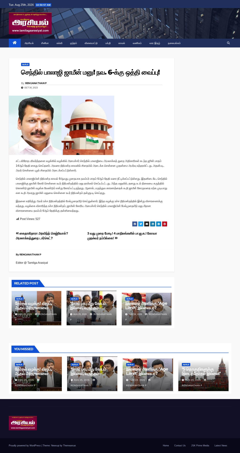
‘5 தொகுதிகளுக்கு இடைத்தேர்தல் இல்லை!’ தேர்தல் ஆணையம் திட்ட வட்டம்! (202, 376)
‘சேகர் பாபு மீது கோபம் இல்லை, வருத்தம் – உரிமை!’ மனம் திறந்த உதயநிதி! (88, 310)
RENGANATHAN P (36, 83)
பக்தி (108, 43)
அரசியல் (29, 43)
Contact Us (180, 445)
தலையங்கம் (174, 43)
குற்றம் (73, 43)
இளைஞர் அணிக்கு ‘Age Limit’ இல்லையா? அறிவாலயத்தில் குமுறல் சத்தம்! (146, 310)
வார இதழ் (155, 43)
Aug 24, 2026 (137, 380)
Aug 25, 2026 (26, 380)
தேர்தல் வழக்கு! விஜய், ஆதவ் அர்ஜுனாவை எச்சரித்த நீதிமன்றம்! (33, 308)
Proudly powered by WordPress (25, 445)
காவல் (121, 43)
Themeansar (69, 445)
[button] (228, 42)
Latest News (221, 445)
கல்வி (60, 43)
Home (166, 445)
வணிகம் (137, 43)
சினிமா (45, 43)
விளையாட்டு (91, 43)
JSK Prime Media (200, 445)
